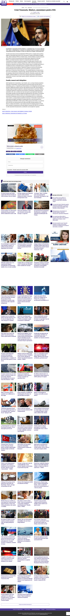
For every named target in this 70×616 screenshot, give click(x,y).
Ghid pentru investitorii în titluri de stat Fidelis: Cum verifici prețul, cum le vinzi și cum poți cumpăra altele (41, 446)
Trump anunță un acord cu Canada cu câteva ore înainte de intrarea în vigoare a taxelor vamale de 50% (41, 578)
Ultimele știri (11, 1)
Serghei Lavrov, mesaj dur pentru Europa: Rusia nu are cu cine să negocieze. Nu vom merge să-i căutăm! (8, 318)
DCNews (4, 3)
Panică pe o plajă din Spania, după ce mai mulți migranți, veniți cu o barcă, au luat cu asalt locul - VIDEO (41, 465)
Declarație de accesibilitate (50, 609)
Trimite (25, 172)
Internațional (30, 7)
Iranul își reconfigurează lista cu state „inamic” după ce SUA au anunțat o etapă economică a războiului (25, 318)
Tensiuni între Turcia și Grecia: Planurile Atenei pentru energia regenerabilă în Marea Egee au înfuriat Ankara (8, 447)
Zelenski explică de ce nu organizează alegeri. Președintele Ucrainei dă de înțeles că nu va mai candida (8, 265)
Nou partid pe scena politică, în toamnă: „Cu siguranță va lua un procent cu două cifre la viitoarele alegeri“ (60, 199)
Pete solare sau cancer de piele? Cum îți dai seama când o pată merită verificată (8, 335)
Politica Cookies (27, 609)
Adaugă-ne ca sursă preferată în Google (28, 16)
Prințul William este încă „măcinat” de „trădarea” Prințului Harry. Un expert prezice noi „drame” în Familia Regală (8, 597)
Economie (34, 1)
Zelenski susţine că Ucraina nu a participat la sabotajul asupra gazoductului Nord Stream (25, 246)
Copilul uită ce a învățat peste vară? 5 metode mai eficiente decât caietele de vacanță (25, 264)
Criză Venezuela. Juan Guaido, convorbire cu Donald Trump (17, 111)
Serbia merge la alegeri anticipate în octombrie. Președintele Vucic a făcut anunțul (41, 428)
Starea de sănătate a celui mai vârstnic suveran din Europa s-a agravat (24, 212)
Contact (43, 609)
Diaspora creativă (41, 1)
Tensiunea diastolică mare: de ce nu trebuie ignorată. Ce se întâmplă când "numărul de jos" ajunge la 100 (8, 410)
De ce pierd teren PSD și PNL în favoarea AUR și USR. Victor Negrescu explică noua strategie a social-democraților (61, 218)
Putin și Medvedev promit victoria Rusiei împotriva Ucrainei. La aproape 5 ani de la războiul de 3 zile (41, 318)
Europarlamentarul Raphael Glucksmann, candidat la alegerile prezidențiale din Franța (41, 213)
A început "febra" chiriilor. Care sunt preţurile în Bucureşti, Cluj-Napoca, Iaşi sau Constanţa (41, 195)
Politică (17, 1)
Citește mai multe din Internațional (25, 604)
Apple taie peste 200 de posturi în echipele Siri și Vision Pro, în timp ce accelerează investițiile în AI (41, 298)
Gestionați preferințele (36, 609)
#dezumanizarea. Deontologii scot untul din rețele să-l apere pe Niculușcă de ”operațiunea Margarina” (61, 212)
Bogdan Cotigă (36, 12)
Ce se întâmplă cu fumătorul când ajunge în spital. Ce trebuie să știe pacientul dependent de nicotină (8, 246)
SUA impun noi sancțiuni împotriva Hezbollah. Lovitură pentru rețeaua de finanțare (24, 446)
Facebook (11, 154)
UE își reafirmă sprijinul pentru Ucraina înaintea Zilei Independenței (25, 410)
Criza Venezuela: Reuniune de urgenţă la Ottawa (14, 113)
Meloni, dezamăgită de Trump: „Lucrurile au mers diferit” (41, 394)
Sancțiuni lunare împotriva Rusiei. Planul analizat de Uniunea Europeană (25, 596)
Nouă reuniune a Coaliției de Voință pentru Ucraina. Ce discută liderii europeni (25, 394)
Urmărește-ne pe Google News (44, 16)
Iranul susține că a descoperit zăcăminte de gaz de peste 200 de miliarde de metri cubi (8, 212)
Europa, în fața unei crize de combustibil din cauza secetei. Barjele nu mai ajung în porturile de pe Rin (25, 465)
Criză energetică (27, 1)
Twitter (21, 154)
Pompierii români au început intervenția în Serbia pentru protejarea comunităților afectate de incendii (41, 265)
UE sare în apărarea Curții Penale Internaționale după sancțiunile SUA (41, 538)
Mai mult (34, 2)
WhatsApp (31, 154)
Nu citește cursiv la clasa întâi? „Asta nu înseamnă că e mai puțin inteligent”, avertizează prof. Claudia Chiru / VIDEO (25, 503)
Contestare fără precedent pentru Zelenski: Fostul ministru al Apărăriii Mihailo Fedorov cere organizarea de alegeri (25, 578)
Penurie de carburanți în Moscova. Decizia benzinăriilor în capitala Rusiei (24, 559)
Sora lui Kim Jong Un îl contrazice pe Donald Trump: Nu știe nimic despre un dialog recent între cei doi (41, 521)
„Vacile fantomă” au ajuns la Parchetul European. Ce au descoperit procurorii (8, 427)
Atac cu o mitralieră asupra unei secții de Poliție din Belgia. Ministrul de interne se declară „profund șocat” (41, 356)
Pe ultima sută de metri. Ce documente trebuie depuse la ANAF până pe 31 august (41, 375)
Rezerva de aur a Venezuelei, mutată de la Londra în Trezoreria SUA (8, 577)
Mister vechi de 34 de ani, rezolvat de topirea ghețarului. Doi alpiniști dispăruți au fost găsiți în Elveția (24, 539)
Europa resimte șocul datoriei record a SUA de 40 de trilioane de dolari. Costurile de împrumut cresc (25, 195)
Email (40, 154)
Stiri (26, 7)
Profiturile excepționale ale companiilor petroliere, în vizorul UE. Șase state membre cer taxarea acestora (41, 335)
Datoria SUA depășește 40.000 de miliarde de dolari (25, 482)
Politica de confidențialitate (18, 609)
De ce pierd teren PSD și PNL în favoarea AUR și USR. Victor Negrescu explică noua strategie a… (30, 4)
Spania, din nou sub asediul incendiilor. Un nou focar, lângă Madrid (25, 521)
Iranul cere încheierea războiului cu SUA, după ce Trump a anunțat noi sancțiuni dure (24, 376)
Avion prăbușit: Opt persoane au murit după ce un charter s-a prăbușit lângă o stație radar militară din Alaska (41, 410)
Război (21, 1)
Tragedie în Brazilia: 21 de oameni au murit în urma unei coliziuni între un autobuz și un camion (7, 559)
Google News (18, 148)
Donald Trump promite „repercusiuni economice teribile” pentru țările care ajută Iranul (40, 503)
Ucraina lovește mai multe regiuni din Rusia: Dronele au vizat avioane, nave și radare (8, 195)
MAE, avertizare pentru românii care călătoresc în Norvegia (8, 394)
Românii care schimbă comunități (53, 1)
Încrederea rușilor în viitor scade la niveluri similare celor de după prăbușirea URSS (8, 521)
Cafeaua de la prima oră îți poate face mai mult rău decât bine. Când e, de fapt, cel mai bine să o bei (8, 484)
